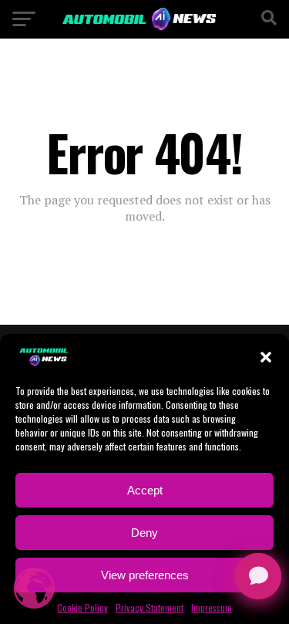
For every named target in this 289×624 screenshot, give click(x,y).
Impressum (211, 607)
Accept (145, 490)
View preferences (145, 575)
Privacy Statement (149, 607)
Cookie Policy (82, 607)
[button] (266, 357)
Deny (144, 532)
